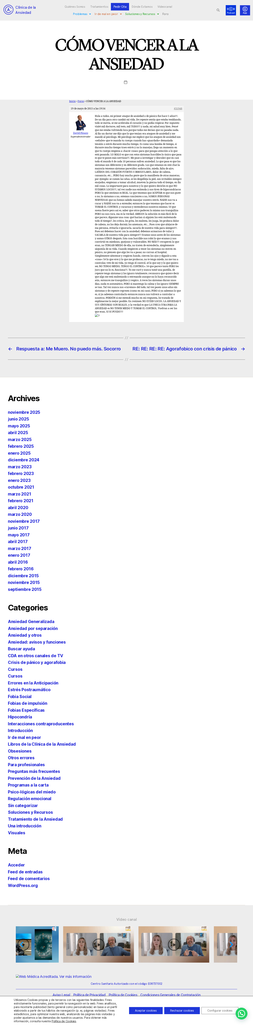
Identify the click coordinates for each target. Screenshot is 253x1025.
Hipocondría (20, 716)
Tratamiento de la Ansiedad (35, 819)
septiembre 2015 (25, 589)
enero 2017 (19, 555)
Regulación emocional (29, 798)
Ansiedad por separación (33, 628)
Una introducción (24, 825)
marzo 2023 (19, 466)
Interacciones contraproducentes (41, 723)
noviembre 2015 (24, 582)
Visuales (16, 832)
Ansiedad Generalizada (31, 621)
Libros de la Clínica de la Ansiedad (42, 744)
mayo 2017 (19, 534)
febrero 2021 (20, 500)
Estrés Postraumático (29, 689)
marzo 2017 (19, 548)
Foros (81, 101)
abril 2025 (18, 432)
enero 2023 (19, 480)
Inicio (72, 101)
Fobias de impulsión (27, 703)
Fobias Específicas (26, 710)
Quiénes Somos (75, 6)
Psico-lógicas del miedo (32, 791)
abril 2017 (17, 541)
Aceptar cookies (146, 1010)
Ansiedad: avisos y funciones (37, 642)
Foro (165, 14)
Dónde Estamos (142, 6)
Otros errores (21, 757)
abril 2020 (18, 507)
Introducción (20, 730)
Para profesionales (26, 764)
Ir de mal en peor (106, 14)
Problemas (80, 14)
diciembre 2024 (23, 459)
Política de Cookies (64, 1021)
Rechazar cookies (182, 1010)
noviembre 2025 (24, 412)
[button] (218, 10)
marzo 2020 (20, 514)
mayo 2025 (19, 425)
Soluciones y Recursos (140, 14)
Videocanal (165, 6)
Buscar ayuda (21, 648)
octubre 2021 (21, 487)
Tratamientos (99, 6)
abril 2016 (18, 562)
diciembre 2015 (23, 575)
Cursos (15, 669)
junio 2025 (18, 419)
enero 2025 (19, 453)
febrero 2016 (21, 568)
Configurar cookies (219, 1010)
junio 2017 (18, 528)
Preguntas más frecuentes (34, 771)
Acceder (16, 865)
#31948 (178, 108)
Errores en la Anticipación (33, 683)
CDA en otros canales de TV (35, 655)
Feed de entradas (25, 871)
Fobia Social (20, 696)
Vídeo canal (126, 919)
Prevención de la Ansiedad (34, 778)
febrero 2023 (21, 473)
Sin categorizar (23, 805)
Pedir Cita (119, 6)
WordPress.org (23, 885)
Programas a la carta (28, 785)
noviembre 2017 (24, 521)
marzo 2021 (19, 494)
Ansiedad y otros (25, 635)
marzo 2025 (19, 439)
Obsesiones (19, 751)
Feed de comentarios (29, 878)
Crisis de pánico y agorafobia (37, 662)
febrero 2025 (21, 446)
